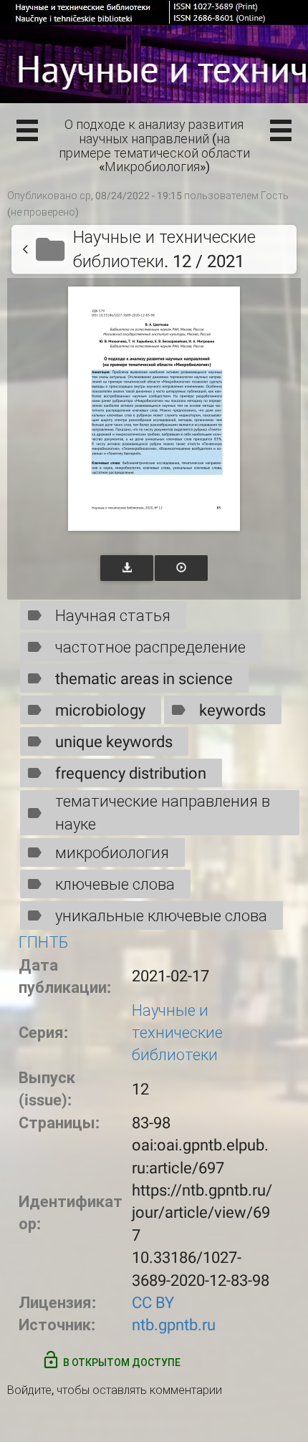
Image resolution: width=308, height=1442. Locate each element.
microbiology (100, 710)
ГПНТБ (44, 942)
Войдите (29, 1390)
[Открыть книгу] (154, 409)
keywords (232, 710)
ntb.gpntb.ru (174, 1325)
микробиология (112, 853)
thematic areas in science (144, 679)
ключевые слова (115, 884)
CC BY (153, 1303)
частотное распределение (150, 647)
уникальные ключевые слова (161, 916)
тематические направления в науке (162, 812)
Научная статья (112, 616)
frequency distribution (130, 773)
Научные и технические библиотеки (177, 1032)
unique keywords (114, 742)
